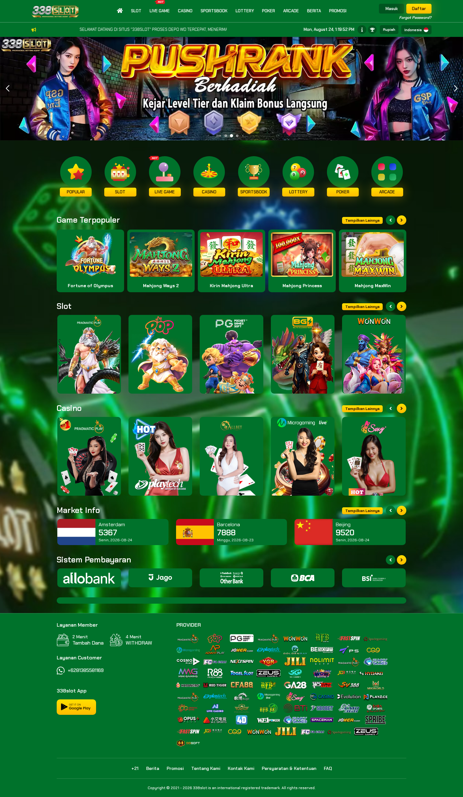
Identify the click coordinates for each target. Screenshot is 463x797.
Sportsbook (214, 11)
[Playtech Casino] (160, 456)
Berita (314, 11)
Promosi (337, 11)
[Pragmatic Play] (89, 354)
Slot (136, 11)
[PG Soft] (231, 354)
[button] (455, 88)
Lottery (245, 11)
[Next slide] (401, 220)
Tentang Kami (205, 768)
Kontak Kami (241, 768)
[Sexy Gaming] (374, 456)
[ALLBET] (231, 456)
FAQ (328, 768)
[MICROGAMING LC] (302, 456)
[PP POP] (160, 354)
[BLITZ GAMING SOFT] (302, 354)
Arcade (291, 11)
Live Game (160, 11)
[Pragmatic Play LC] (89, 456)
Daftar (419, 8)
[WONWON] (374, 354)
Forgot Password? (415, 17)
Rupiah (389, 29)
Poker (268, 11)
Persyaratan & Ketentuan (289, 768)
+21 (135, 768)
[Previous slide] (390, 220)
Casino (185, 11)
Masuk (392, 8)
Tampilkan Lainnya (362, 220)
